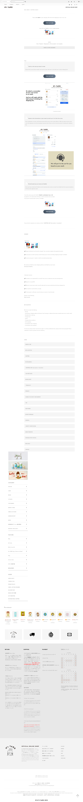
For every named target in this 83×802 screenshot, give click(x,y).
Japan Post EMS (29, 701)
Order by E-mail (49, 22)
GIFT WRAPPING (11, 595)
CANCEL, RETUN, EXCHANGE (49, 47)
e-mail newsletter (45, 758)
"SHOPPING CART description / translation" (52, 223)
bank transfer (56, 28)
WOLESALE (27, 443)
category (11, 4)
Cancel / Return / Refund (16, 659)
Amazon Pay (45, 658)
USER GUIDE (63, 758)
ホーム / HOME (44, 746)
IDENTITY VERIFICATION (31, 426)
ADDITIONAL (28, 408)
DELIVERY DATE (29, 373)
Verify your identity (28, 266)
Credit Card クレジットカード (49, 654)
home (5, 4)
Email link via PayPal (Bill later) (50, 670)
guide (23, 4)
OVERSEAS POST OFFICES (30, 437)
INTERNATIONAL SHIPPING (13, 598)
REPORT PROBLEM (29, 414)
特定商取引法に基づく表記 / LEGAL (48, 755)
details (33, 716)
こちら (16, 655)
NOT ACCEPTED (28, 350)
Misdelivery (7, 659)
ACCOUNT (62, 746)
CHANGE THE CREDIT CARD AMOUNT (33, 396)
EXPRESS (27, 420)
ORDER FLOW (28, 344)
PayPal (47, 28)
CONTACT (27, 449)
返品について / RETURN (46, 753)
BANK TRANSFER (29, 431)
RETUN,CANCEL (28, 361)
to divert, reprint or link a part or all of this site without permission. (43, 785)
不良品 (12, 656)
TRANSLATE (28, 385)
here (43, 198)
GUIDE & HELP (11, 578)
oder (38, 17)
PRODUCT (27, 391)
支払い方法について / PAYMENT (47, 748)
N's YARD (43, 760)
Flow (37, 43)
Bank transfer (27, 297)
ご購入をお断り (56, 791)
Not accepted (53, 43)
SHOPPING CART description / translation (34, 367)
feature (17, 4)
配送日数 (35, 671)
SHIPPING (27, 356)
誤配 (9, 656)
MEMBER (62, 748)
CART (62, 753)
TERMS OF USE (11, 581)
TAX (26, 402)
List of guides (60, 43)
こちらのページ (17, 705)
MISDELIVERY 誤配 (12, 592)
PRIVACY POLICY (11, 584)
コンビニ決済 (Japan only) (48, 661)
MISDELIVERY (28, 379)
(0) (79, 1)
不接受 (24, 794)
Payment (41, 43)
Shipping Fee (46, 43)
